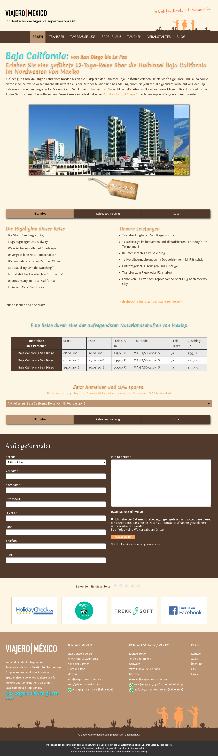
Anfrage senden (123, 537)
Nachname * (14, 485)
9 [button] (114, 170)
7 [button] (104, 170)
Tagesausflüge (83, 37)
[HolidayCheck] (34, 610)
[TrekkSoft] (134, 610)
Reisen (38, 37)
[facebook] (184, 610)
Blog (181, 37)
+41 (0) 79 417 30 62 (147, 684)
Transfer (56, 37)
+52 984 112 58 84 (84, 689)
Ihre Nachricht (121, 457)
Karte (176, 213)
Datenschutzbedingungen (150, 519)
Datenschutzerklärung (135, 751)
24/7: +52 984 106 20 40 (150, 689)
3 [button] (83, 170)
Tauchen (134, 37)
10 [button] (119, 170)
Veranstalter (159, 37)
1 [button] (73, 170)
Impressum (117, 734)
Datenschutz (132, 734)
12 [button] (129, 170)
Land (9, 527)
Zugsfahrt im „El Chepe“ (120, 94)
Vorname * (13, 471)
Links (194, 674)
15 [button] (144, 170)
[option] (109, 140)
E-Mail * (11, 555)
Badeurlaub (111, 37)
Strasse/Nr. (13, 499)
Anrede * (11, 457)
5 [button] (93, 170)
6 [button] (98, 170)
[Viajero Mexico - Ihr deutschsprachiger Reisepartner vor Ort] (40, 20)
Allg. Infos (40, 213)
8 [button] (109, 170)
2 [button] (78, 170)
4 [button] (88, 170)
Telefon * (12, 541)
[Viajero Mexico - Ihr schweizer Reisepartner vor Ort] (31, 650)
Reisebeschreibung (108, 213)
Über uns (196, 664)
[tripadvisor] (84, 610)
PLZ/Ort (11, 513)
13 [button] (134, 170)
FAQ (193, 669)
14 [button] (139, 170)
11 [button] (124, 170)
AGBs (194, 658)
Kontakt (196, 653)
